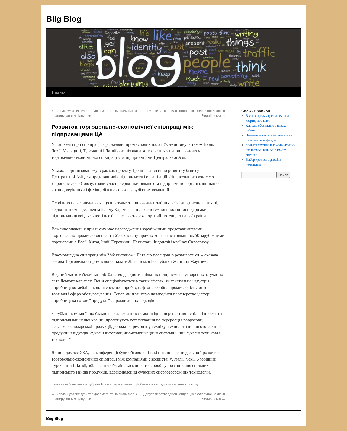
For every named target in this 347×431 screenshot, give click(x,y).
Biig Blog (63, 18)
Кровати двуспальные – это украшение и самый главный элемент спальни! (270, 150)
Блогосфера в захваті (117, 384)
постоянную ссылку (183, 384)
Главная (58, 92)
